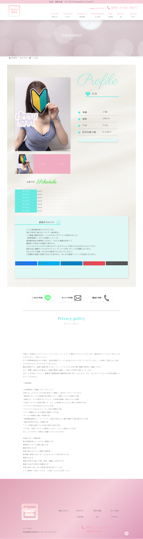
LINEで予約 (38, 297)
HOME (14, 57)
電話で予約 (97, 297)
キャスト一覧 (25, 57)
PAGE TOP (138, 521)
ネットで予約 (67, 297)
